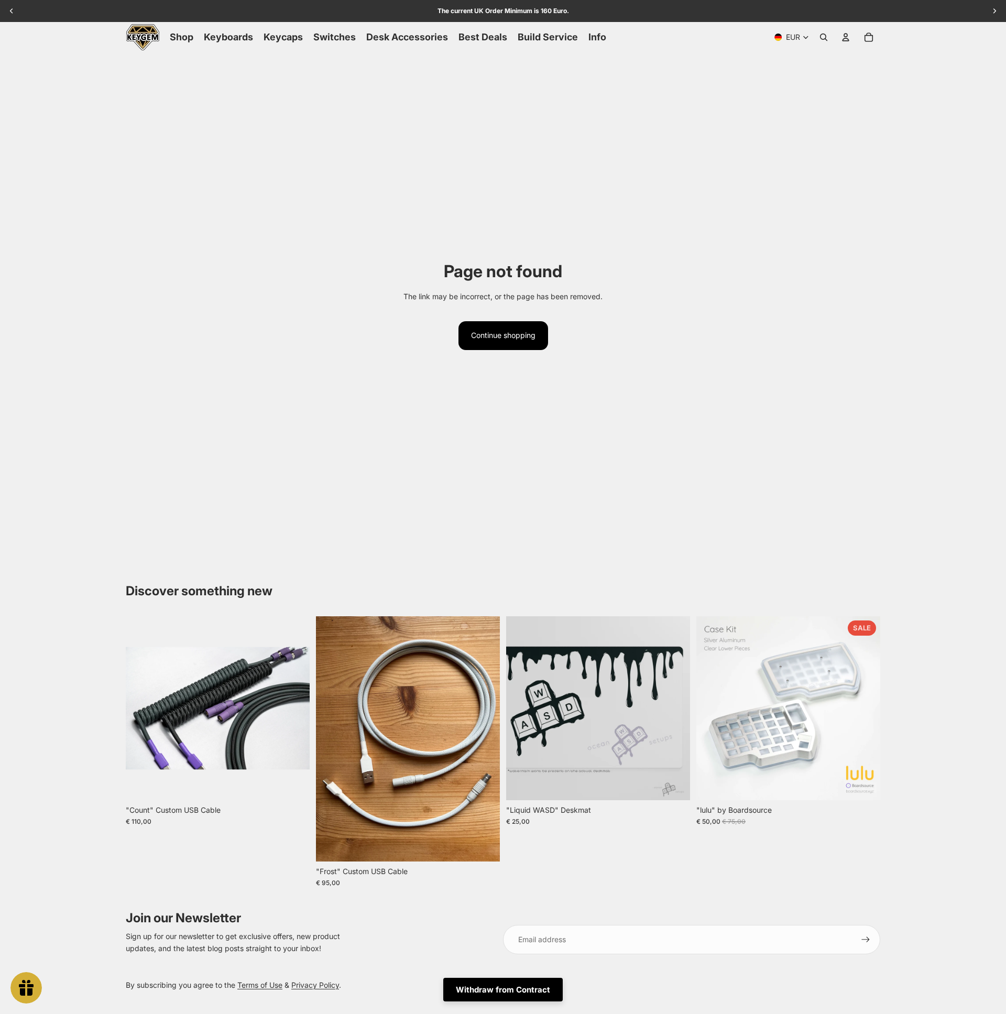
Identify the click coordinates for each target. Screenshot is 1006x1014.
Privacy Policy (315, 984)
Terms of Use (259, 984)
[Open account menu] (845, 37)
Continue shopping (503, 335)
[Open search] (823, 37)
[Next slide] (294, 707)
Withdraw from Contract (503, 990)
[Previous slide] (141, 707)
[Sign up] (866, 940)
